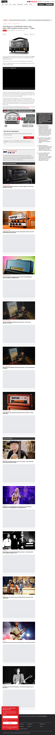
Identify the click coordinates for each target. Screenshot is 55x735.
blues (21, 99)
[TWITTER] (10, 152)
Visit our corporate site (42, 716)
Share (5, 34)
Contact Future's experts (19, 724)
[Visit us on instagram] (31, 1)
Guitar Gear (5, 23)
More (30, 4)
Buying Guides (20, 4)
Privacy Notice (6, 141)
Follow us (27, 34)
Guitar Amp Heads (16, 23)
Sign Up (10, 723)
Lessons (14, 4)
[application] (19, 78)
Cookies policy (42, 724)
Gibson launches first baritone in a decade (17, 20)
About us (41, 726)
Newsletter (33, 34)
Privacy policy (30, 724)
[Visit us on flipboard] (34, 1)
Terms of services (16, 140)
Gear (10, 4)
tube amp (15, 61)
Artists (6, 4)
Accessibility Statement (19, 726)
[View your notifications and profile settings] (48, 2)
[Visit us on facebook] (27, 1)
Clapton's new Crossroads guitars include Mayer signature (39, 20)
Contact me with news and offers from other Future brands (10, 720)
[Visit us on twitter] (29, 1)
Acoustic (26, 4)
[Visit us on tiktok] (36, 1)
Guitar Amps (10, 23)
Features (4, 30)
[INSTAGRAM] (12, 152)
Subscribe (39, 1)
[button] (52, 1)
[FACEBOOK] (9, 152)
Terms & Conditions (9, 727)
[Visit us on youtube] (32, 1)
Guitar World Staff (11, 30)
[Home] (2, 4)
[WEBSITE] (14, 152)
